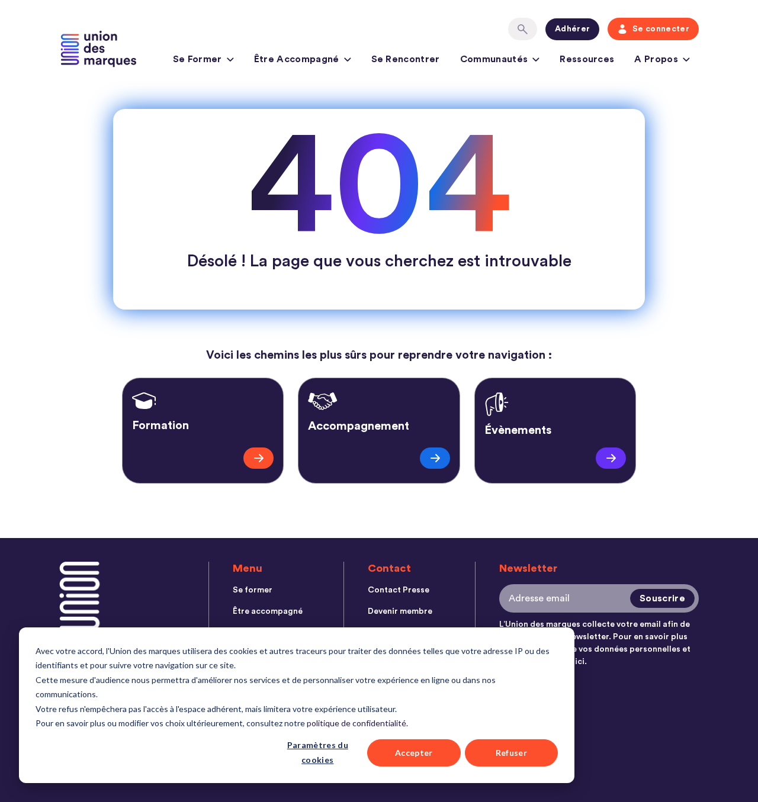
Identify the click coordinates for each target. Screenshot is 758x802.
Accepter (414, 753)
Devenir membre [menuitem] (400, 611)
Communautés (494, 59)
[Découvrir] (258, 458)
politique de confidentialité (356, 723)
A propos (656, 59)
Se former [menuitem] (252, 590)
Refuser (511, 753)
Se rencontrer (405, 59)
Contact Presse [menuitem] (398, 590)
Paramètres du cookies (317, 752)
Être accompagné (296, 59)
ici (579, 662)
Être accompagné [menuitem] (268, 611)
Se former (197, 59)
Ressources (587, 59)
